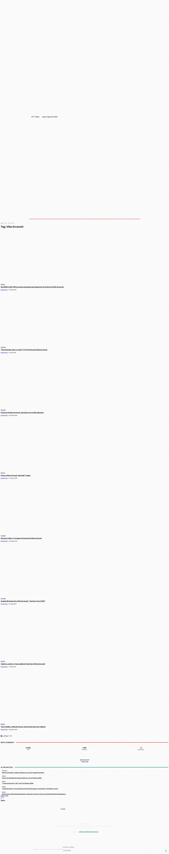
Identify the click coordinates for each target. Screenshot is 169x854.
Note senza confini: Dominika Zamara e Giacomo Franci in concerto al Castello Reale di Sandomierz (34, 794)
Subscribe (140, 746)
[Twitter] (136, 117)
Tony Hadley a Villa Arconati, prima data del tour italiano (23, 727)
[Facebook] (125, 117)
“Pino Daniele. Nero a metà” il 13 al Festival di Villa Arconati (24, 350)
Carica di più (4, 796)
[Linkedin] (132, 117)
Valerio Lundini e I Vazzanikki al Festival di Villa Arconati (23, 664)
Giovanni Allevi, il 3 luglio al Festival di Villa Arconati (21, 538)
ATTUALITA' (4, 770)
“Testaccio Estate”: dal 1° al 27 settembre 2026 (17, 783)
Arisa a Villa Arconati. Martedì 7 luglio (15, 475)
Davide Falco (4, 289)
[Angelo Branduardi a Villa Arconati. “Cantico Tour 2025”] (43, 570)
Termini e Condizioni (69, 847)
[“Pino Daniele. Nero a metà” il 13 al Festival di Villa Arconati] (43, 319)
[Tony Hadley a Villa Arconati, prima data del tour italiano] (43, 696)
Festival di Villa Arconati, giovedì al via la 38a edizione (22, 413)
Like (28, 746)
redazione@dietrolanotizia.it (88, 832)
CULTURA (3, 347)
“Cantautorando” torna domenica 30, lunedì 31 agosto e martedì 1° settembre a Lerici (30, 789)
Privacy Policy (67, 850)
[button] (136, 203)
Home (2, 223)
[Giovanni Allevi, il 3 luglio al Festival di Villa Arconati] (43, 507)
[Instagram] (129, 117)
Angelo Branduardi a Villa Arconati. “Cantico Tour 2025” (23, 601)
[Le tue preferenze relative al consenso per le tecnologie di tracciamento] (166, 851)
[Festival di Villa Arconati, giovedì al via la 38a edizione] (43, 382)
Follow (84, 746)
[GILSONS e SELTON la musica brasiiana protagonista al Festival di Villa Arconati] (43, 256)
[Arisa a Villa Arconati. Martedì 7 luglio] (43, 444)
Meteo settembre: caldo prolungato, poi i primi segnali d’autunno (23, 772)
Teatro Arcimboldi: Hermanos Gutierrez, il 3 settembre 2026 (22, 778)
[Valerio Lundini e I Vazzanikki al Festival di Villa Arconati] (43, 633)
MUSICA (3, 284)
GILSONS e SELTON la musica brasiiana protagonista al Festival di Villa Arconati (32, 287)
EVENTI (3, 781)
